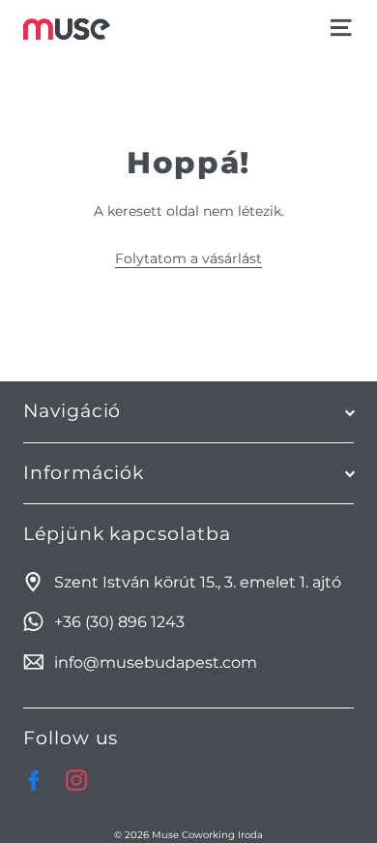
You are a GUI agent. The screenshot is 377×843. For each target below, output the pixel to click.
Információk (83, 473)
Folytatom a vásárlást (188, 258)
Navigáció (72, 411)
